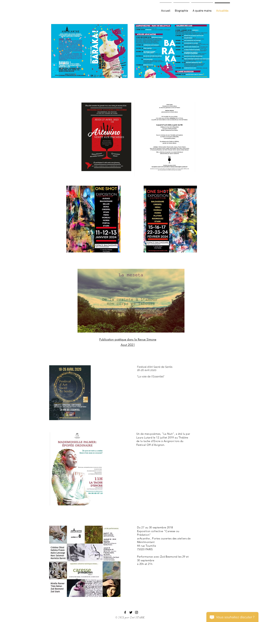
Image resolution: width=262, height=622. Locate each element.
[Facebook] (125, 612)
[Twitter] (131, 612)
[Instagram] (136, 612)
